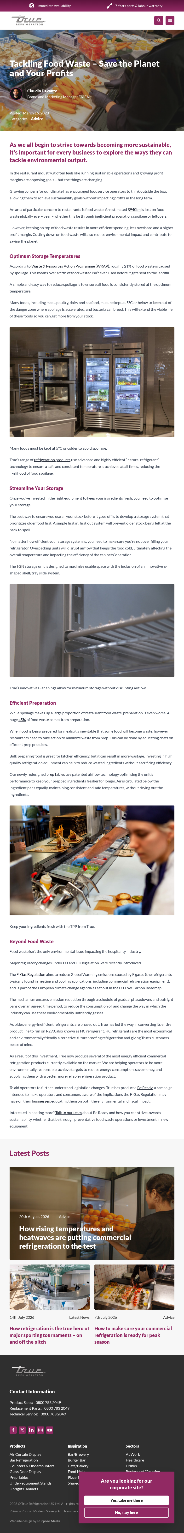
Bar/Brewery (78, 1454)
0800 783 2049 (48, 1402)
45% (22, 719)
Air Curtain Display (25, 1454)
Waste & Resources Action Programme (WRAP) (70, 266)
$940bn (134, 209)
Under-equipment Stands (31, 1483)
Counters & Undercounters (32, 1465)
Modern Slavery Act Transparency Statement (66, 1511)
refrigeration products (52, 459)
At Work (133, 1454)
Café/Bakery (78, 1465)
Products (17, 1446)
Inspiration (77, 1446)
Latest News (79, 1317)
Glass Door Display (25, 1471)
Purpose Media (49, 1521)
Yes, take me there (126, 1500)
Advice (37, 118)
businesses (41, 1101)
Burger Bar (77, 1460)
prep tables (55, 774)
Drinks (131, 1465)
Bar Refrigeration (24, 1460)
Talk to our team (68, 1112)
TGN (20, 566)
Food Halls (76, 1471)
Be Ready (145, 1087)
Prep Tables (19, 1477)
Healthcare (135, 1460)
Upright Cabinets (24, 1488)
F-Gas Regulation (31, 974)
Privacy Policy (20, 1511)
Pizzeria (74, 1477)
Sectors (132, 1446)
